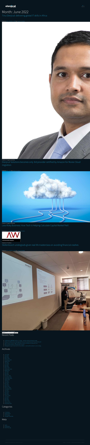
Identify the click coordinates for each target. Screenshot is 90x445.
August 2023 (7, 379)
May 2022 (7, 393)
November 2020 (8, 403)
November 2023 (8, 377)
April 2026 (7, 357)
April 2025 (7, 366)
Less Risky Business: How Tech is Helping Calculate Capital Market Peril (35, 225)
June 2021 (7, 397)
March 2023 (7, 386)
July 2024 (7, 371)
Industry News (8, 413)
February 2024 (8, 375)
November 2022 (8, 389)
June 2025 (7, 364)
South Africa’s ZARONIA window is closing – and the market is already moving (21, 340)
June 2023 (7, 382)
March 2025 (7, 367)
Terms (64, 442)
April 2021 (7, 399)
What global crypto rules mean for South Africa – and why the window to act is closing (23, 345)
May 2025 (7, 365)
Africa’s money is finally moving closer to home (14, 344)
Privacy (68, 442)
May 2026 (7, 356)
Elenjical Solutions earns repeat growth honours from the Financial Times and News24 (23, 342)
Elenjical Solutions (21, 21)
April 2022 (7, 394)
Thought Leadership (10, 160)
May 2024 (7, 373)
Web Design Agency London (78, 442)
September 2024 (8, 369)
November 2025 (8, 360)
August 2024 (7, 370)
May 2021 (7, 398)
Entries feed (7, 426)
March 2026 (7, 358)
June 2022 (7, 391)
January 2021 (7, 402)
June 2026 (7, 354)
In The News (8, 242)
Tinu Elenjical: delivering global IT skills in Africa (24, 15)
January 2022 (7, 395)
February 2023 (8, 387)
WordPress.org (8, 427)
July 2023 (7, 381)
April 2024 (7, 374)
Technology (7, 415)
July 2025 (7, 362)
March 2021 (7, 400)
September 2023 (8, 378)
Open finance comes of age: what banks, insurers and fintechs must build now (21, 343)
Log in (6, 425)
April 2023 (7, 385)
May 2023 (7, 383)
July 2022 (7, 390)
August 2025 (7, 361)
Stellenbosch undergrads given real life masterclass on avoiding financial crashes (40, 244)
